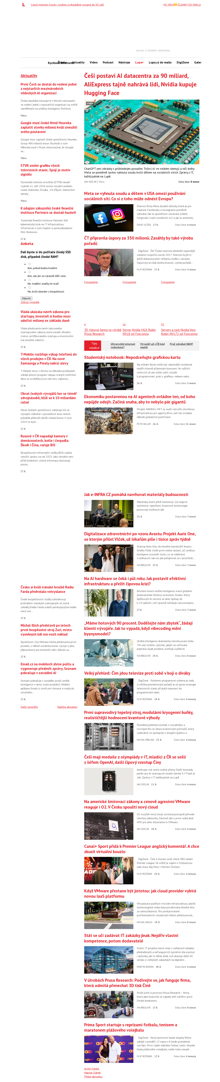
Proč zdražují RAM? (181, 344)
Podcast (108, 62)
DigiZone (183, 62)
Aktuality (78, 62)
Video (94, 62)
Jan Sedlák (90, 181)
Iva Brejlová (144, 565)
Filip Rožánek (144, 269)
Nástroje (124, 62)
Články (62, 62)
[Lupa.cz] (25, 5)
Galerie (199, 62)
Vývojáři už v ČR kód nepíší (152, 345)
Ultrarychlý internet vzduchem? (123, 345)
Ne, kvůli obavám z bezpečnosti (46, 291)
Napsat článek (92, 1072)
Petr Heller (144, 424)
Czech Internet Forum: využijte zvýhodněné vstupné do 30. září (67, 4)
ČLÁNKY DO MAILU (189, 4)
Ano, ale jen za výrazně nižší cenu (47, 276)
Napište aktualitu (67, 707)
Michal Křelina (145, 739)
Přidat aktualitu (93, 1076)
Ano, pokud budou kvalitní (42, 268)
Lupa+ (139, 62)
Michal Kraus (144, 922)
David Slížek (144, 224)
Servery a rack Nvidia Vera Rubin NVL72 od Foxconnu (179, 332)
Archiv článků (91, 1068)
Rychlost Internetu (51, 63)
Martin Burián (145, 966)
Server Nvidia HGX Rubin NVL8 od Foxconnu (139, 332)
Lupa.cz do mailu (160, 62)
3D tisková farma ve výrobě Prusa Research (103, 332)
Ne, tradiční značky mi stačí (43, 283)
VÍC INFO (168, 4)
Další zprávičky (29, 707)
